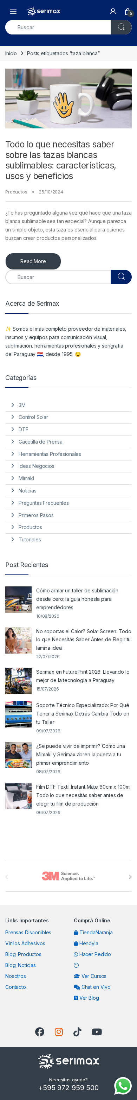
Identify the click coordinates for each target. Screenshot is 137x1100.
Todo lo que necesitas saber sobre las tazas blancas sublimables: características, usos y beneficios (60, 160)
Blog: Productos (23, 954)
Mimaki (26, 478)
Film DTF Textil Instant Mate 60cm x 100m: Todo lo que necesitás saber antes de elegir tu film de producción (83, 795)
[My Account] (113, 11)
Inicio (11, 53)
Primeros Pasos (36, 515)
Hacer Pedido (94, 954)
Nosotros (15, 976)
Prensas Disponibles (28, 932)
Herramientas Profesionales (50, 454)
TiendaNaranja (95, 932)
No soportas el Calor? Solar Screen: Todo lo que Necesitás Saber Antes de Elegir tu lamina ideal (83, 639)
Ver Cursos (93, 976)
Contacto (15, 987)
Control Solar (33, 417)
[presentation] (130, 877)
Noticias (28, 491)
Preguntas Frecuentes (44, 503)
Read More (33, 261)
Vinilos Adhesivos (25, 943)
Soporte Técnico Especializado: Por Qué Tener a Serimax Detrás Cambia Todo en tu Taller (82, 713)
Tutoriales (30, 539)
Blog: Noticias (20, 965)
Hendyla (88, 943)
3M (22, 405)
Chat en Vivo (95, 987)
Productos (16, 192)
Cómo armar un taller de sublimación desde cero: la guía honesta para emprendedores (77, 598)
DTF (23, 429)
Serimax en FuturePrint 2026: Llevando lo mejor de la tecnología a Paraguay (82, 676)
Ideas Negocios (36, 466)
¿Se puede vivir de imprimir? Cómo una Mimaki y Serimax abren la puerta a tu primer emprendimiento (80, 754)
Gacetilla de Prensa (41, 442)
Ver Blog (88, 998)
